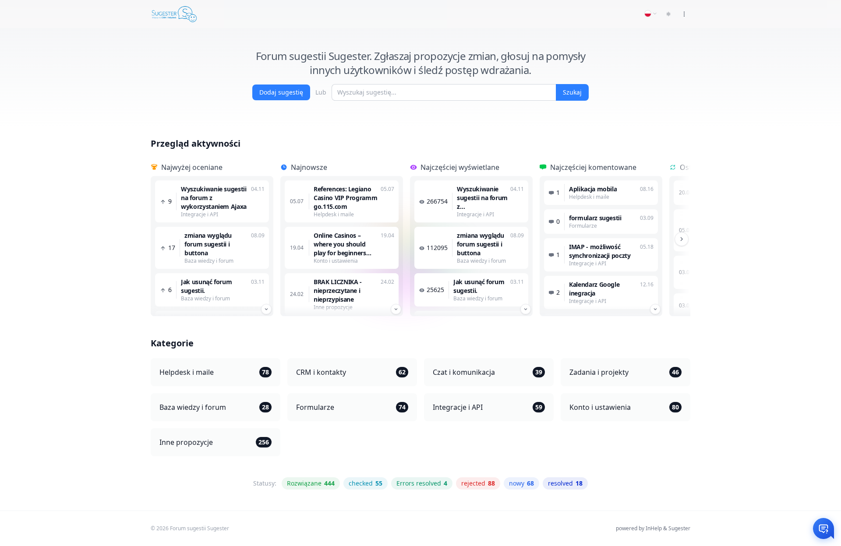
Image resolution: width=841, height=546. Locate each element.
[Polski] (651, 13)
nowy (521, 483)
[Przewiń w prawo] (682, 239)
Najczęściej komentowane (593, 167)
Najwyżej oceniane (192, 167)
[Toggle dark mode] (668, 14)
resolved (565, 483)
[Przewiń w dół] (266, 309)
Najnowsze (309, 167)
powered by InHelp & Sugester (653, 528)
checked (365, 483)
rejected (478, 483)
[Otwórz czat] (823, 528)
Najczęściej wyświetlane (459, 167)
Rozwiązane (311, 483)
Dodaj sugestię (281, 92)
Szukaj (572, 92)
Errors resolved (421, 483)
